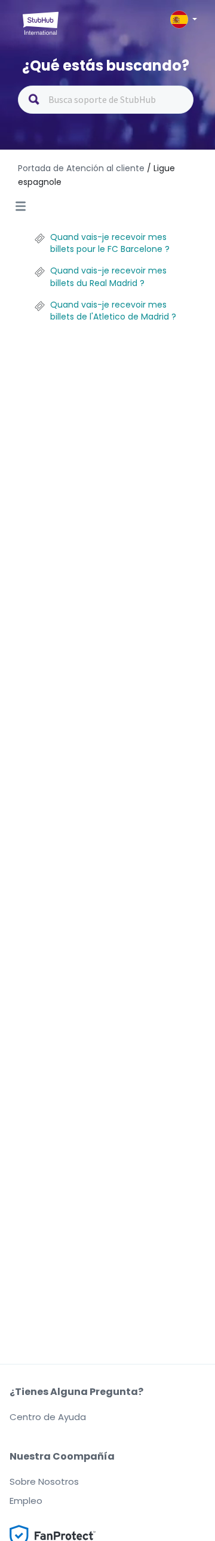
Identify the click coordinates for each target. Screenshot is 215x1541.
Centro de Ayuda (48, 1417)
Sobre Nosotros (44, 1481)
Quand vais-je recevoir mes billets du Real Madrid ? (108, 276)
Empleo (26, 1500)
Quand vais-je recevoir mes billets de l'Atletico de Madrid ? (113, 311)
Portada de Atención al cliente (82, 168)
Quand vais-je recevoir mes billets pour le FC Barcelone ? (110, 243)
